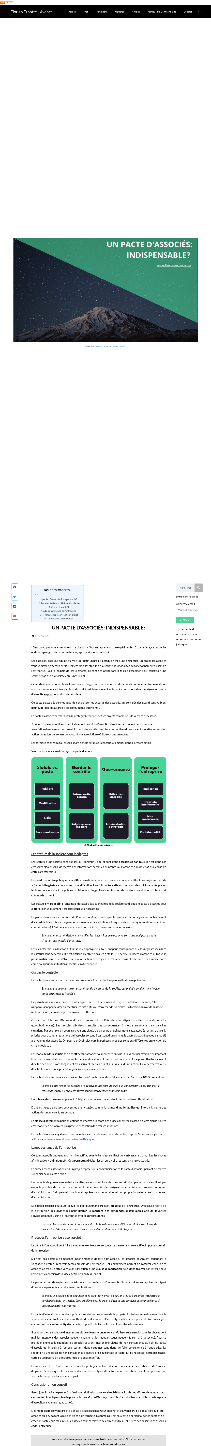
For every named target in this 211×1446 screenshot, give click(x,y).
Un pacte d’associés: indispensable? (58, 599)
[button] (15, 587)
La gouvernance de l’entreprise (60, 610)
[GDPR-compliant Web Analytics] (6, 2)
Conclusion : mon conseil (61, 618)
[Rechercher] (199, 588)
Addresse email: (186, 604)
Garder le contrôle (60, 607)
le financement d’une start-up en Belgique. (69, 1139)
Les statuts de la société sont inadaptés (60, 603)
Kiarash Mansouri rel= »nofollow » (100, 346)
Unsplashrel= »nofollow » (119, 346)
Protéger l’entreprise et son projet (61, 614)
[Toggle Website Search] (199, 11)
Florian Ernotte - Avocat (31, 11)
